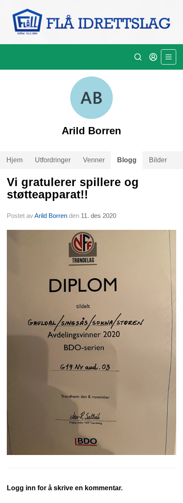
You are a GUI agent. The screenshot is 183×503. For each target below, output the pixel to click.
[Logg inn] (153, 57)
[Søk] (138, 57)
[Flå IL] (91, 22)
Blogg (127, 160)
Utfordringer (53, 160)
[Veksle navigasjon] (168, 57)
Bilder (158, 160)
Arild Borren (50, 215)
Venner (94, 160)
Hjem (14, 160)
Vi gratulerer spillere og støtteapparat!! (73, 188)
